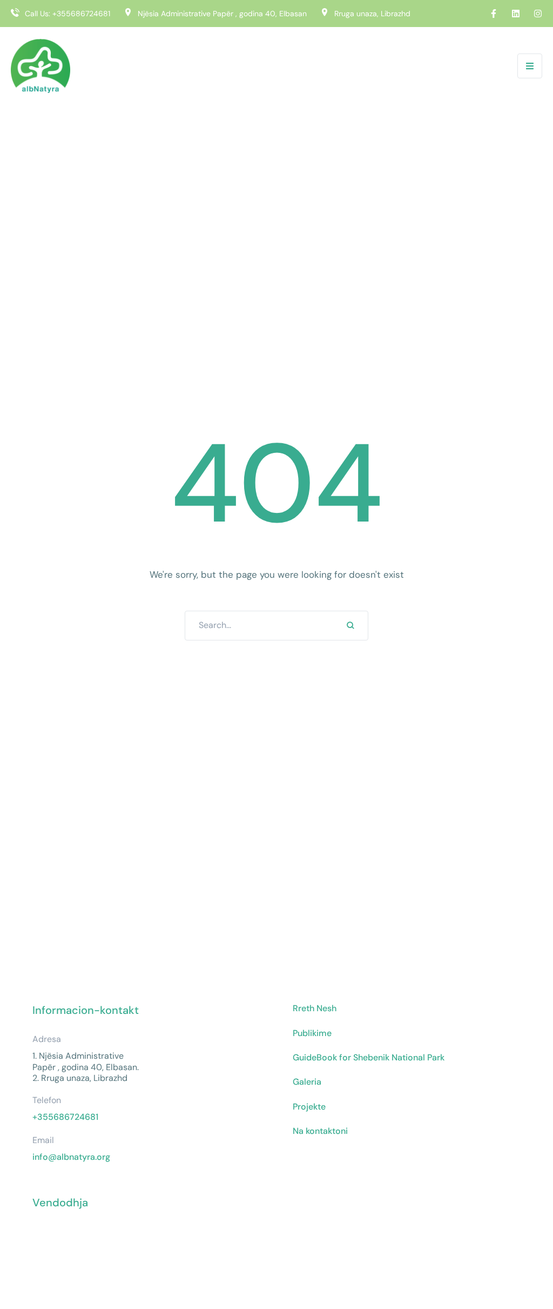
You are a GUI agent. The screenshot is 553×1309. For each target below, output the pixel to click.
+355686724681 (81, 13)
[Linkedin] (515, 13)
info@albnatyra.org (71, 1157)
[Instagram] (538, 13)
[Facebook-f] (493, 13)
